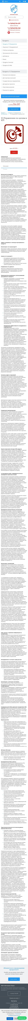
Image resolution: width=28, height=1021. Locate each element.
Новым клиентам (14, 25)
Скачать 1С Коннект (15, 32)
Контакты (14, 1001)
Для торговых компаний (9, 78)
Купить (14, 152)
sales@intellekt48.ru (14, 1007)
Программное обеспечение (10, 53)
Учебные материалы (8, 50)
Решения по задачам (8, 90)
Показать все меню (14, 998)
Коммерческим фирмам (9, 75)
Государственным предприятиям (11, 81)
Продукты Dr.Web (7, 65)
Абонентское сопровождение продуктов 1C (14, 969)
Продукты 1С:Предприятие (10, 44)
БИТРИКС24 (6, 56)
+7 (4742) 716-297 (14, 1004)
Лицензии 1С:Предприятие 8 (10, 47)
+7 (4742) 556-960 (14, 1006)
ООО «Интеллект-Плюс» (8, 985)
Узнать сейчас (13, 979)
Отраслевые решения (8, 87)
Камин (4, 59)
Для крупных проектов (9, 84)
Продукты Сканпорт (8, 62)
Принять (10, 1018)
